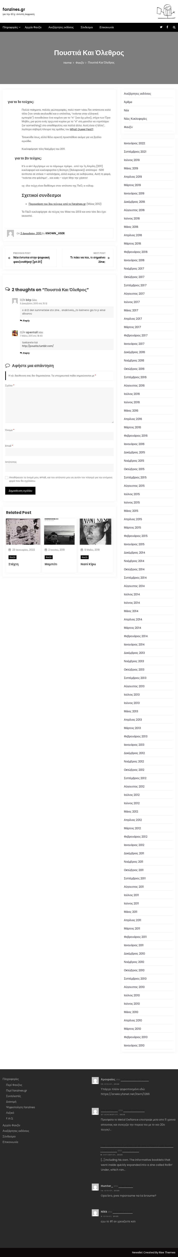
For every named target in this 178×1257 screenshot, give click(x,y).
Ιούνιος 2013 (132, 703)
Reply (26, 320)
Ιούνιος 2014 (132, 603)
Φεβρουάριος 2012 (135, 837)
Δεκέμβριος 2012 (134, 753)
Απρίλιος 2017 (133, 319)
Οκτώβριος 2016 (134, 369)
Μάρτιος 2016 (132, 427)
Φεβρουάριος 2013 (135, 736)
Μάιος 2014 (131, 611)
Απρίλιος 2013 (133, 720)
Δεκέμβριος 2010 (134, 954)
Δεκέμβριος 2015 (134, 452)
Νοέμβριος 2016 (134, 360)
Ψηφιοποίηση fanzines (20, 1107)
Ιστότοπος (11, 462)
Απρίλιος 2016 (133, 419)
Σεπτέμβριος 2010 (135, 979)
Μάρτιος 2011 (132, 929)
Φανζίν (12, 557)
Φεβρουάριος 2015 (136, 536)
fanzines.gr (14, 9)
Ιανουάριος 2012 (134, 845)
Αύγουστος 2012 (134, 787)
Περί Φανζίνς (14, 1085)
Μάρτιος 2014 (132, 628)
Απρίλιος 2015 (133, 519)
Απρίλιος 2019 (133, 177)
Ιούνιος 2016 (132, 402)
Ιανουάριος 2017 (134, 344)
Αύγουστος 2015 (134, 486)
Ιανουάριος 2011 (134, 945)
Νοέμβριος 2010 (134, 962)
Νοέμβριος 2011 (133, 862)
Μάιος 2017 (131, 310)
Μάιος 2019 (131, 168)
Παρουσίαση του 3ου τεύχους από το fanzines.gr (57, 204)
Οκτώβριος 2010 (134, 970)
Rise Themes (167, 1252)
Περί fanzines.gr (16, 1091)
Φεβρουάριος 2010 (136, 1037)
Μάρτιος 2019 (132, 185)
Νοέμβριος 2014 (134, 561)
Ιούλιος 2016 (132, 394)
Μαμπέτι (51, 564)
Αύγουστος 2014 (134, 586)
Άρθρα (128, 102)
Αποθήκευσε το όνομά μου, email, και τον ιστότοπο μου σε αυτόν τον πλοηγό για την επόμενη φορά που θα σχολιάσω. (60, 479)
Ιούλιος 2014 (132, 594)
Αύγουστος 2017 (134, 294)
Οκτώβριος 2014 (134, 569)
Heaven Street (123, 1211)
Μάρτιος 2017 (132, 327)
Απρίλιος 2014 (133, 619)
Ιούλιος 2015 (132, 494)
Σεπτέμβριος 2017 (135, 285)
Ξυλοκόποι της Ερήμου (135, 1079)
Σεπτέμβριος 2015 (135, 477)
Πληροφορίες (10, 27)
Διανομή (11, 1102)
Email (9, 446)
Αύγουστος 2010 (134, 987)
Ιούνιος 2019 (132, 160)
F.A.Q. (9, 1118)
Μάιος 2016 (131, 411)
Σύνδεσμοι (87, 27)
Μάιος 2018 (131, 227)
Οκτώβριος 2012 (134, 770)
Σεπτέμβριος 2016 (135, 377)
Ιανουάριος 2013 (134, 745)
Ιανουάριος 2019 (134, 193)
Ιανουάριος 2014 (134, 645)
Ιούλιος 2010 (132, 995)
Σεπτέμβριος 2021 (135, 152)
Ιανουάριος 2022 (134, 143)
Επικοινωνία (107, 27)
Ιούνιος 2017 (132, 302)
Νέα (126, 110)
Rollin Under (130, 1150)
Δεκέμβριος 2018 (134, 202)
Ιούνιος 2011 (131, 903)
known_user (55, 233)
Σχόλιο (9, 385)
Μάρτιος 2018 (132, 244)
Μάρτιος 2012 (132, 828)
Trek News (126, 1186)
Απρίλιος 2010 (133, 1020)
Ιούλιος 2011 (131, 895)
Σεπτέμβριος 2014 (135, 578)
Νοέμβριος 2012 (134, 761)
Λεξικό (10, 1113)
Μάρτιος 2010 (132, 1029)
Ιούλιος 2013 (132, 695)
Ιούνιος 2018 (132, 218)
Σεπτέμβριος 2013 (135, 678)
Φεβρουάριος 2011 (135, 937)
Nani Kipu (88, 564)
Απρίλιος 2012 (133, 820)
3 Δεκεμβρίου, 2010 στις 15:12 (33, 303)
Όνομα (9, 430)
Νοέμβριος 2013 (134, 661)
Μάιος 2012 (131, 812)
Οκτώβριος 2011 (134, 870)
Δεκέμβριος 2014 (134, 553)
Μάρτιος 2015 (132, 528)
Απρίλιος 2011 (132, 920)
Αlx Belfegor (109, 1110)
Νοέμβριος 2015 (134, 461)
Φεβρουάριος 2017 (136, 335)
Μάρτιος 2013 (132, 728)
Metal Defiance (134, 1110)
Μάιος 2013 (131, 711)
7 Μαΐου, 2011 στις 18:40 (31, 335)
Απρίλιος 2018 (133, 235)
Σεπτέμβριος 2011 (135, 878)
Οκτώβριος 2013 (134, 670)
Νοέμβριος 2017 (134, 269)
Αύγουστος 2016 (134, 386)
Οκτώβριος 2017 (134, 277)
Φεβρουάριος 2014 (136, 636)
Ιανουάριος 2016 (134, 444)
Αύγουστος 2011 (134, 887)
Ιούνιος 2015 (132, 503)
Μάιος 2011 (130, 912)
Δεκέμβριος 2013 (134, 653)
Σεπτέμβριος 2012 (135, 778)
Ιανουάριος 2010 (134, 1045)
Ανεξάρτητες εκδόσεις (61, 27)
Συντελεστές (13, 1096)
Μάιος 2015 (131, 511)
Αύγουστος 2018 (134, 210)
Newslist (137, 1252)
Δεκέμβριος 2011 (134, 853)
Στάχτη (14, 564)
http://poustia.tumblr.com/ (38, 346)
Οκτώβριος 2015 (134, 469)
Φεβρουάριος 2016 (136, 436)
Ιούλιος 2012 (132, 795)
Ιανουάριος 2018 (134, 260)
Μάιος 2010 (131, 1012)
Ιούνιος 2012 (132, 803)
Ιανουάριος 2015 (134, 544)
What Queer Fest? (81, 129)
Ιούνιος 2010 (132, 1004)
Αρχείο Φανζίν (33, 27)
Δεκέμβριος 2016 (134, 352)
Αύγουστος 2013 (134, 686)
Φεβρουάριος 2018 (136, 252)
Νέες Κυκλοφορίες (135, 119)
